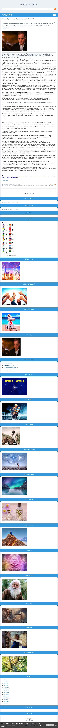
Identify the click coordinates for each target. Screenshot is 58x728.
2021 (8, 18)
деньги (5, 185)
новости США (9, 185)
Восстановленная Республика (10, 367)
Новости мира (6, 363)
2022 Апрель (6, 701)
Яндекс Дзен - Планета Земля (10, 370)
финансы (42, 185)
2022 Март (6, 699)
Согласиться (49, 725)
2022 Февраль (7, 697)
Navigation (7, 15)
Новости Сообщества (8, 369)
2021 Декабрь (6, 694)
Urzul (19, 184)
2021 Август (6, 687)
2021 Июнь (6, 683)
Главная (4, 18)
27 (14, 18)
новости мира (37, 185)
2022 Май (6, 703)
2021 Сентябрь (7, 689)
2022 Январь (6, 696)
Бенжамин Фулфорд (8, 184)
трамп (14, 185)
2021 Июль (6, 685)
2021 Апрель (6, 680)
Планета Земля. (29, 4)
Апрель (11, 18)
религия (32, 185)
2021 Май (6, 681)
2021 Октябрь (6, 690)
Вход (32, 195)
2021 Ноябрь (6, 692)
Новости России (27, 185)
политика (46, 185)
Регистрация (27, 195)
